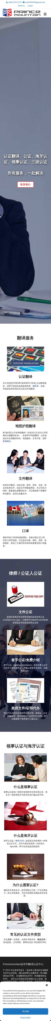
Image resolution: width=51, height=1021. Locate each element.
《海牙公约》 (20, 841)
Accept (25, 1011)
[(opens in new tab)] (25, 359)
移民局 (36, 386)
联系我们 (7, 441)
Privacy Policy (25, 1017)
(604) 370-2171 (15, 2)
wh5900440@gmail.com (35, 2)
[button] (46, 985)
